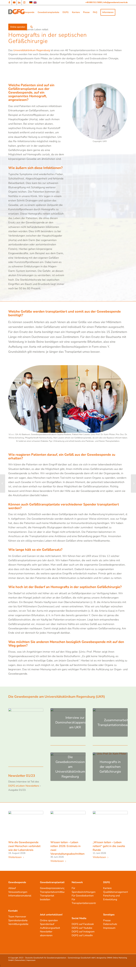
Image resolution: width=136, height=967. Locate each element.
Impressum (109, 928)
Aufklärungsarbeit (50, 928)
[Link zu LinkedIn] (19, 2)
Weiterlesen (15, 857)
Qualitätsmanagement (115, 892)
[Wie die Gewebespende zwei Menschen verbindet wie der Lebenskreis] (25, 825)
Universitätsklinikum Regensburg (31, 50)
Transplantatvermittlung (53, 892)
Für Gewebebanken (83, 895)
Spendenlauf (47, 924)
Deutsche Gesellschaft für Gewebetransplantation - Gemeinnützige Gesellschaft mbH (60, 958)
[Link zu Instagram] (24, 2)
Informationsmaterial (19, 895)
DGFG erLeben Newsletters (23, 785)
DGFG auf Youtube (82, 928)
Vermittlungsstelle (18, 924)
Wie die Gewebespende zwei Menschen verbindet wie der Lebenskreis (24, 846)
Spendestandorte (18, 920)
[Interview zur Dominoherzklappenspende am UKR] (2, 483)
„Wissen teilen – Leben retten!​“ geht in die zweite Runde (109, 846)
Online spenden (49, 920)
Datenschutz (110, 924)
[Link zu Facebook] (9, 2)
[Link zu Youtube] (14, 2)
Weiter (123, 831)
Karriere (107, 888)
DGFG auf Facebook (83, 924)
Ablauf (12, 888)
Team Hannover (17, 916)
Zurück (13, 831)
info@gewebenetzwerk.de (115, 2)
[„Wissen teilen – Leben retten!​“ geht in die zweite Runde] (110, 825)
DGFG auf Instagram (83, 931)
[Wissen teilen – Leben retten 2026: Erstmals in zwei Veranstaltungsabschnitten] (67, 825)
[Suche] (31, 27)
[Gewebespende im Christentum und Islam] (133, 483)
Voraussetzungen (17, 892)
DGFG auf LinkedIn (82, 935)
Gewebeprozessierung (52, 888)
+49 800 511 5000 (93, 2)
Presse (107, 920)
